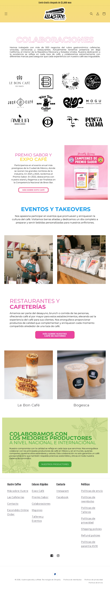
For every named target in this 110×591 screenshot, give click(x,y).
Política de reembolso (72, 580)
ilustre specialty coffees (31, 580)
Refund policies (90, 535)
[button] (6, 14)
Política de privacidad (94, 580)
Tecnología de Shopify (51, 580)
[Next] (102, 259)
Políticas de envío (92, 491)
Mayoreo (37, 510)
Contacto (12, 503)
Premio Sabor (40, 497)
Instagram (62, 491)
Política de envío (96, 583)
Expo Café (38, 491)
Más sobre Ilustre (17, 491)
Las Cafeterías (15, 497)
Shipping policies (91, 529)
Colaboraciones (41, 503)
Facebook (62, 497)
